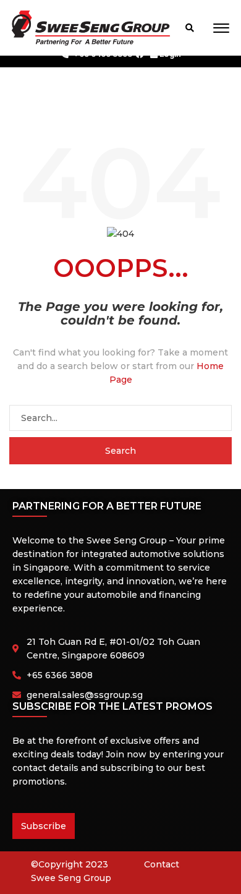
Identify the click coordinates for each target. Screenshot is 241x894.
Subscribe (43, 826)
